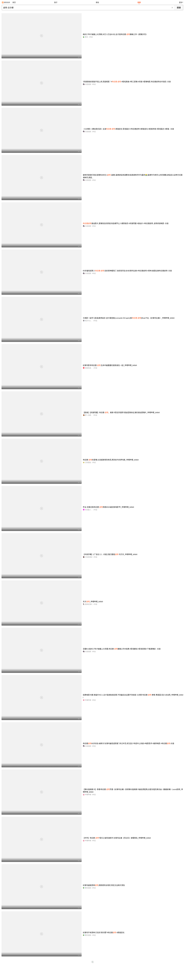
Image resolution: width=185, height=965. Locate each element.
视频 (139, 2)
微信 (97, 2)
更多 (180, 2)
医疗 (55, 2)
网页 (14, 2)
